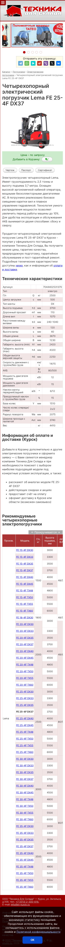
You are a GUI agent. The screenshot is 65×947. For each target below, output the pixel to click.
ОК (32, 940)
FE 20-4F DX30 (25, 624)
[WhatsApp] (27, 63)
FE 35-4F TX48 (24, 866)
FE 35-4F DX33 (25, 833)
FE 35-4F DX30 (25, 826)
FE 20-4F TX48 (24, 664)
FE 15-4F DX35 (24, 563)
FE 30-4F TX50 (24, 805)
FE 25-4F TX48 (24, 731)
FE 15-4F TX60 (24, 610)
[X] (52, 63)
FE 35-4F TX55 (24, 880)
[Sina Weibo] (39, 63)
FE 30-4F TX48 (24, 799)
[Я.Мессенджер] (33, 63)
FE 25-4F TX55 (24, 745)
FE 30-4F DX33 (25, 765)
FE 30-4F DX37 (24, 779)
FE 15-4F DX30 (24, 550)
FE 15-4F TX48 (24, 590)
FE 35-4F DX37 (24, 846)
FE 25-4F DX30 (25, 691)
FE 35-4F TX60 (24, 886)
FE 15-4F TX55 (24, 604)
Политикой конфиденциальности (38, 931)
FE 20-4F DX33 (25, 631)
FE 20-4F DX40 (25, 651)
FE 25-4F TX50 (24, 738)
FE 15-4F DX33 (24, 556)
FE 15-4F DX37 (24, 570)
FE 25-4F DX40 (25, 718)
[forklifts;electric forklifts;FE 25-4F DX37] (47, 159)
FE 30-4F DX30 (25, 758)
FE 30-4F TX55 (24, 812)
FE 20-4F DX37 (24, 644)
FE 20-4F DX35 (25, 637)
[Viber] (46, 63)
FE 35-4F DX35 (25, 839)
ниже (19, 265)
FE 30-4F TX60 (24, 819)
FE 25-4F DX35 (25, 705)
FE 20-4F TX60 (24, 684)
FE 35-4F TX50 (24, 873)
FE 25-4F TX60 (24, 752)
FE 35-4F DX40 (25, 853)
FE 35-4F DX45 (25, 859)
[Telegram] (20, 63)
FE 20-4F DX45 (25, 657)
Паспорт (26, 170)
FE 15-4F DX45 (24, 583)
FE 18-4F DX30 (24, 617)
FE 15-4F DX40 (24, 577)
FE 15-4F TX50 (24, 597)
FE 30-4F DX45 (25, 792)
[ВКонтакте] (58, 63)
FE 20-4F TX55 (24, 678)
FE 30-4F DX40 (25, 785)
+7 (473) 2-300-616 (27, 901)
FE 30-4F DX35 (25, 772)
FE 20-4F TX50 (24, 671)
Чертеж (10, 170)
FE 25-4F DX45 (25, 725)
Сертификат (45, 170)
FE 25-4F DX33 (25, 698)
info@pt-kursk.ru (20, 904)
